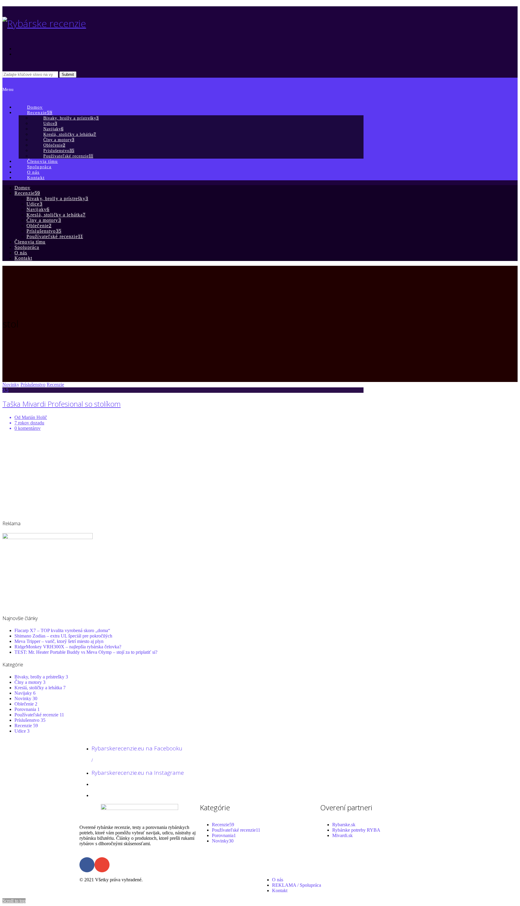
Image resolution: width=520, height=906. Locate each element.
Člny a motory (29, 682)
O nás (277, 879)
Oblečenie (25, 703)
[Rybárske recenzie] (44, 23)
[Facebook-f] (86, 864)
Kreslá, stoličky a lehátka (40, 687)
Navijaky (25, 693)
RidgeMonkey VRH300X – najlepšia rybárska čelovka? (67, 646)
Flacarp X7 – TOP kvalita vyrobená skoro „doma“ (62, 630)
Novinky (10, 384)
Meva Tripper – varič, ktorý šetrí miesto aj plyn (59, 641)
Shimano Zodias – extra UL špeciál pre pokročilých (63, 635)
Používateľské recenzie (39, 714)
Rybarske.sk (343, 824)
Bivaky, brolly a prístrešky (41, 676)
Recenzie (55, 384)
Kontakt (279, 890)
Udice (21, 731)
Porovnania (27, 709)
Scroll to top (14, 900)
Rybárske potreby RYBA (356, 830)
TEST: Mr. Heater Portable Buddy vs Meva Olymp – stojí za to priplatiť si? (85, 652)
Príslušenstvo (32, 384)
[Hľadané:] (30, 74)
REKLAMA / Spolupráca (296, 885)
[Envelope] (102, 864)
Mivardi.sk (342, 835)
